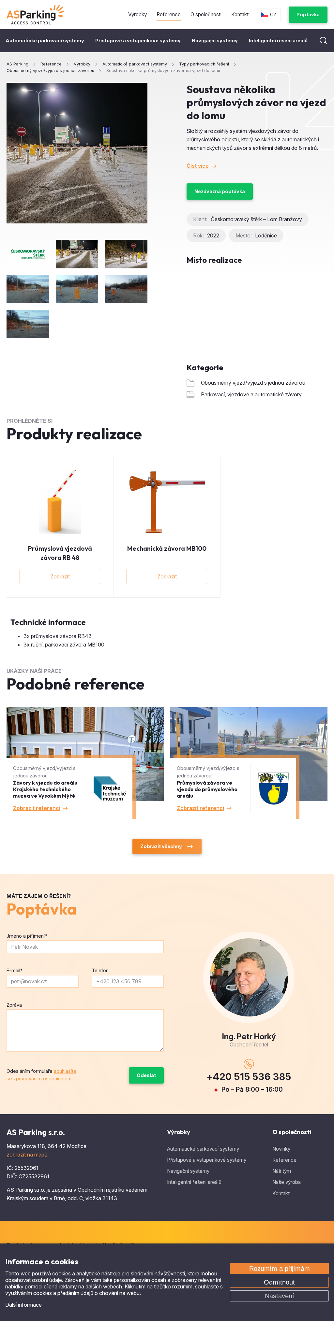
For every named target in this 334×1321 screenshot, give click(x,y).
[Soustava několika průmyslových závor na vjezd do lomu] (77, 153)
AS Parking (17, 64)
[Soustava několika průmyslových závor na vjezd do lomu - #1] (77, 254)
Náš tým (281, 1171)
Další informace (23, 1304)
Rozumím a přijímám (279, 1268)
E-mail (15, 970)
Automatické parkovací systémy (45, 40)
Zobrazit (60, 576)
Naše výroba (286, 1182)
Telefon (100, 970)
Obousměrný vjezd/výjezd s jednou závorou (253, 382)
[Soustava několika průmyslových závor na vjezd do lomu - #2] (126, 254)
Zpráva (14, 1005)
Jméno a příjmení (27, 936)
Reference (169, 14)
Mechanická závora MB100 (166, 548)
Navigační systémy (215, 40)
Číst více (198, 166)
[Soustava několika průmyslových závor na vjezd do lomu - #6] (28, 324)
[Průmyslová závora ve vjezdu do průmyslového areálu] (248, 763)
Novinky (281, 1149)
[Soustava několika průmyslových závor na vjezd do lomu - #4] (77, 289)
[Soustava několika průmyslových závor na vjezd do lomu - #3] (28, 289)
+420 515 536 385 (248, 1076)
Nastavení (279, 1296)
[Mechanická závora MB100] (167, 502)
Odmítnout (279, 1282)
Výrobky (137, 14)
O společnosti (205, 14)
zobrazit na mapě (27, 1154)
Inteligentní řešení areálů (278, 40)
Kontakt (240, 14)
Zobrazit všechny (161, 846)
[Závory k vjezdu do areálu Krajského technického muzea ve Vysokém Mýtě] (85, 763)
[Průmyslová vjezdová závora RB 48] (60, 502)
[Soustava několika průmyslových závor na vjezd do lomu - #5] (126, 289)
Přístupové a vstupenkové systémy (138, 40)
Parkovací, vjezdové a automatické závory (251, 394)
